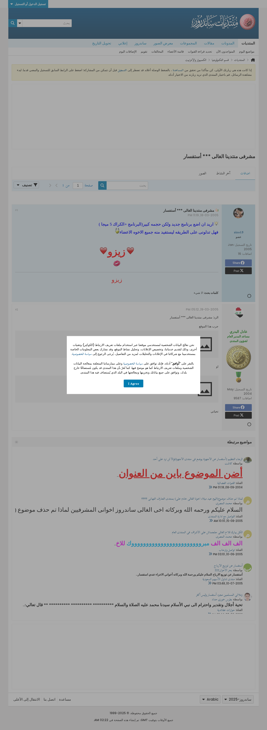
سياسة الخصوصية (82, 354)
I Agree (133, 383)
